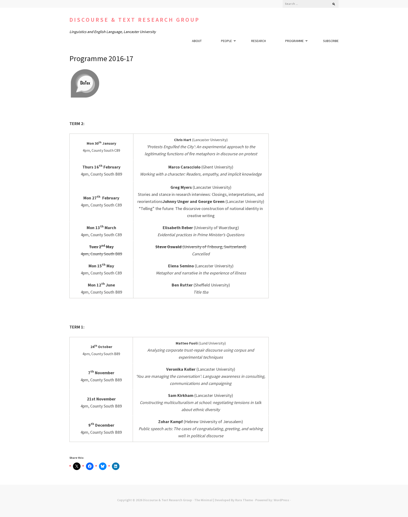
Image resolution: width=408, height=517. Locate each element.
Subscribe (331, 41)
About (197, 41)
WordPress (281, 500)
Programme (294, 41)
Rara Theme (244, 500)
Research (258, 41)
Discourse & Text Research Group (134, 20)
